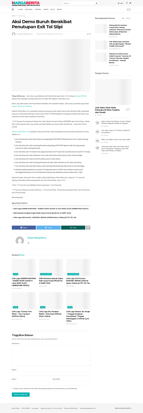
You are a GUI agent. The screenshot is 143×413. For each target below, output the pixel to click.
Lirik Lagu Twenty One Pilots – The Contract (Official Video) (22, 314)
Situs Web (56, 379)
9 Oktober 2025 (17, 288)
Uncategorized (21, 16)
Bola (53, 9)
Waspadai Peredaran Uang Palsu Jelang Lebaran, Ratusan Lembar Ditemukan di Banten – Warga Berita (120, 29)
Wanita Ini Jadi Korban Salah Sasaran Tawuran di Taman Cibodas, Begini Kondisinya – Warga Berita (120, 58)
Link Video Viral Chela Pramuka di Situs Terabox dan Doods (107, 110)
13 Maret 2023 (40, 34)
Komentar (16, 343)
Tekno (45, 9)
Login (121, 3)
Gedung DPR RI (80, 96)
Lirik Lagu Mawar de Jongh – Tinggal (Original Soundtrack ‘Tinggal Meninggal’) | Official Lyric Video (78, 316)
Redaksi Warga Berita (25, 34)
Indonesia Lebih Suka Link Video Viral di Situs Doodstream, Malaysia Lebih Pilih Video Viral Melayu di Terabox (115, 149)
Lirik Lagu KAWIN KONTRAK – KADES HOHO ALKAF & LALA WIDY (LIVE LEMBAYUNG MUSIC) (50, 209)
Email (14, 379)
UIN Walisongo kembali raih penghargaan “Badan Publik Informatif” (120, 44)
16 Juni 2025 (43, 286)
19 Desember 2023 (115, 48)
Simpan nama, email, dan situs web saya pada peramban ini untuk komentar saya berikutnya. (45, 388)
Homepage (35, 408)
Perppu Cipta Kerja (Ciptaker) (22, 106)
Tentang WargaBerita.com (88, 408)
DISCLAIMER (26, 408)
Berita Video (15, 408)
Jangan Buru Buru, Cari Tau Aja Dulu (51, 408)
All (123, 18)
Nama (14, 370)
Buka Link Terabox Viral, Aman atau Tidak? (116, 139)
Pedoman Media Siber (71, 408)
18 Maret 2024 (114, 65)
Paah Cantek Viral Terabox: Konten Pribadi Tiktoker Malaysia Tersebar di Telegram (116, 122)
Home (20, 9)
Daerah (38, 9)
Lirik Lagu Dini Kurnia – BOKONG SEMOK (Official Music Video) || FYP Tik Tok (44, 217)
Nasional (29, 9)
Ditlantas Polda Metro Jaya (21, 131)
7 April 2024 (113, 36)
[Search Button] (97, 3)
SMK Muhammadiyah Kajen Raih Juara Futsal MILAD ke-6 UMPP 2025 (42, 213)
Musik (59, 9)
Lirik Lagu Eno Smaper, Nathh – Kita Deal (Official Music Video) (50, 314)
